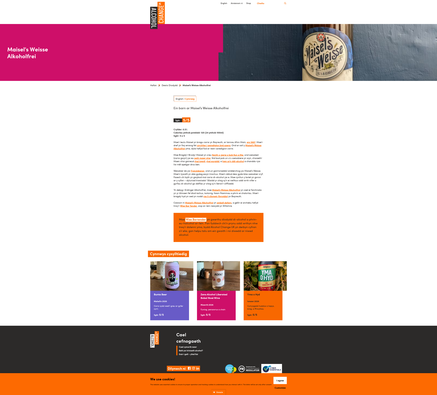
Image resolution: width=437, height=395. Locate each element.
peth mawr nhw (202, 158)
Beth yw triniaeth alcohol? (191, 350)
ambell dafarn (224, 202)
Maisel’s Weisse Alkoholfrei (226, 189)
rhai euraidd (212, 161)
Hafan (153, 85)
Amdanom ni (237, 3)
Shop (248, 3)
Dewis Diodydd (170, 85)
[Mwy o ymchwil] (285, 3)
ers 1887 (251, 142)
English (224, 3)
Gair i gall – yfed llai (188, 354)
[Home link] (160, 345)
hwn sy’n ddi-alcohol (233, 161)
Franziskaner (197, 170)
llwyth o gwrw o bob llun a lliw (227, 154)
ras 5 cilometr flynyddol (215, 196)
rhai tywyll (199, 161)
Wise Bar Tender (188, 205)
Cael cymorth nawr (188, 346)
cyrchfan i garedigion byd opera (213, 145)
